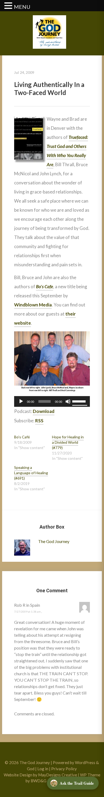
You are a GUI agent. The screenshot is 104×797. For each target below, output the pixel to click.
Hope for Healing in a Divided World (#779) (68, 442)
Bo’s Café (22, 437)
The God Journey (53, 541)
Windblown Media (33, 305)
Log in (42, 768)
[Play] (21, 401)
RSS (39, 420)
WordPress (85, 762)
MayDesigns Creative (57, 774)
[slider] (79, 401)
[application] (52, 401)
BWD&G (38, 780)
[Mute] (68, 401)
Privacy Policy (64, 768)
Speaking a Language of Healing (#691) (31, 472)
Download (43, 411)
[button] (9, 6)
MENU (22, 6)
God (30, 768)
